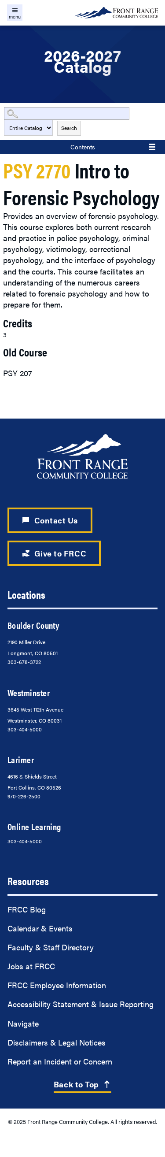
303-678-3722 (24, 662)
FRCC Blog (26, 909)
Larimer (20, 759)
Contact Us (50, 520)
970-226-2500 (23, 796)
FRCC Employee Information (56, 984)
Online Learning (34, 826)
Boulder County (33, 625)
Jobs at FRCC (31, 966)
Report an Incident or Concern (59, 1061)
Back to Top (82, 1084)
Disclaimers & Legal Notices (56, 1042)
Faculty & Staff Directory (50, 947)
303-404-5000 (24, 729)
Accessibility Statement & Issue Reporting (80, 1003)
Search (69, 128)
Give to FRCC (54, 553)
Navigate (23, 1023)
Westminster (28, 692)
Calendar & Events (40, 928)
